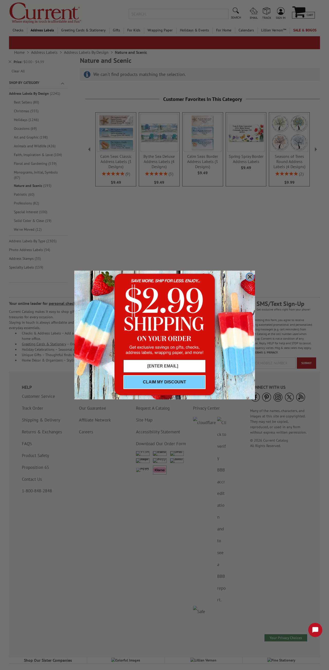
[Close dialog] (250, 277)
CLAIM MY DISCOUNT (164, 382)
